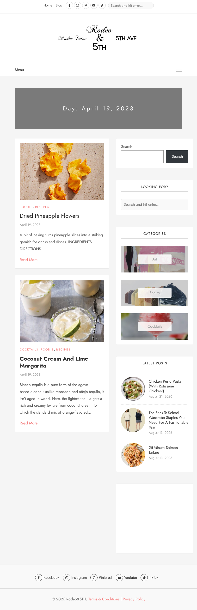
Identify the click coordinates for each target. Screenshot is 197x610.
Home (47, 5)
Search (126, 146)
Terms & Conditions (103, 599)
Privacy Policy (134, 599)
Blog (59, 5)
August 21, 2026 (160, 396)
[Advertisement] (154, 519)
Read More (28, 259)
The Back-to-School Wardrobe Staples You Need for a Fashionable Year (168, 420)
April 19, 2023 (30, 224)
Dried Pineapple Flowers (50, 215)
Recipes (42, 207)
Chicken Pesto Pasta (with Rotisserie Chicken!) (165, 386)
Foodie (26, 207)
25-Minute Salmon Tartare (163, 450)
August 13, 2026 (160, 432)
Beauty (154, 293)
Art (154, 259)
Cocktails (29, 349)
